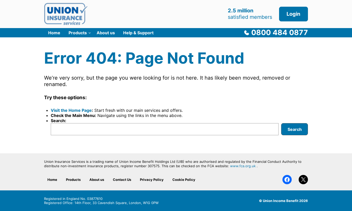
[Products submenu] (89, 32)
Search (295, 129)
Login (293, 14)
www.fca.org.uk (243, 166)
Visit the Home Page (71, 110)
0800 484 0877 (279, 32)
